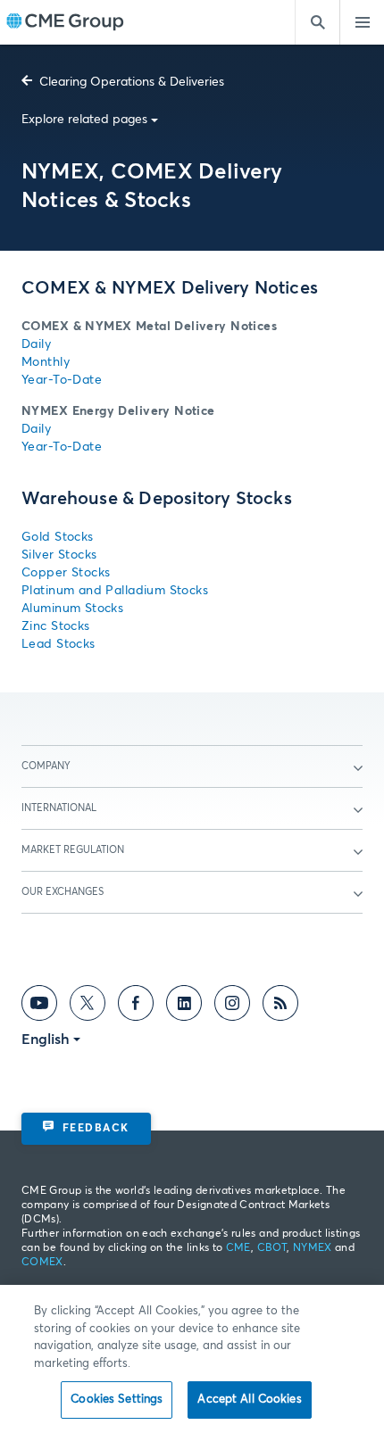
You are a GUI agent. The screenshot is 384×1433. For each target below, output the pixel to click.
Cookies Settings (117, 1399)
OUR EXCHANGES (62, 892)
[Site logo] (65, 22)
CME (238, 1248)
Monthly (45, 362)
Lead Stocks (58, 644)
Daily (36, 344)
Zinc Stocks (55, 626)
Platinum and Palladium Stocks (114, 590)
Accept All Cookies (249, 1399)
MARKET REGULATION (72, 850)
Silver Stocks (58, 555)
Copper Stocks (65, 573)
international (58, 808)
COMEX (42, 1262)
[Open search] (317, 22)
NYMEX (312, 1248)
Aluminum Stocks (72, 608)
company (46, 766)
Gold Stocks (57, 537)
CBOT (272, 1248)
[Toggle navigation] (361, 22)
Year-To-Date (61, 380)
